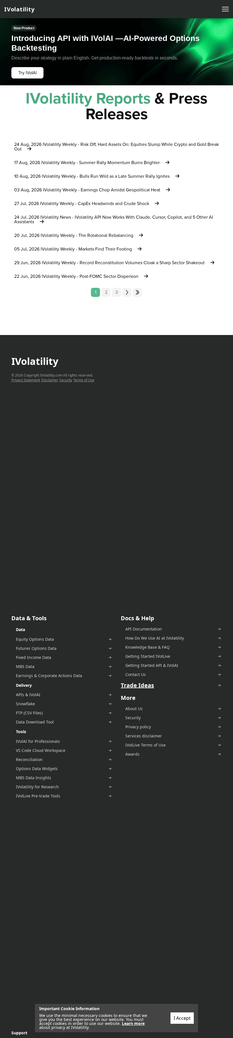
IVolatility (19, 9)
